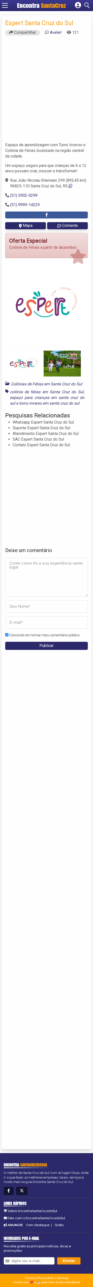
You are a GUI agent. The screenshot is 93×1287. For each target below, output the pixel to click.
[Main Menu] (5, 5)
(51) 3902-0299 (23, 195)
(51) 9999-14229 (25, 204)
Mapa (27, 225)
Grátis (59, 1225)
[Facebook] (9, 1191)
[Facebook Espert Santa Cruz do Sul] (46, 215)
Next (80, 304)
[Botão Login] (78, 5)
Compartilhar (24, 32)
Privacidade (46, 1278)
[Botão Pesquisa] (88, 5)
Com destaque (38, 1225)
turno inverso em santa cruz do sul (49, 403)
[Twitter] (22, 1191)
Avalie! (56, 32)
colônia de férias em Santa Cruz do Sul (47, 392)
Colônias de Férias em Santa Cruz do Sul (46, 384)
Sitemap (62, 1278)
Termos (30, 1278)
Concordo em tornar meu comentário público (44, 635)
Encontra (29, 5)
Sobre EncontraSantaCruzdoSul (32, 1211)
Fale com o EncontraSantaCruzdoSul (36, 1218)
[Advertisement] (46, 91)
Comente (70, 225)
